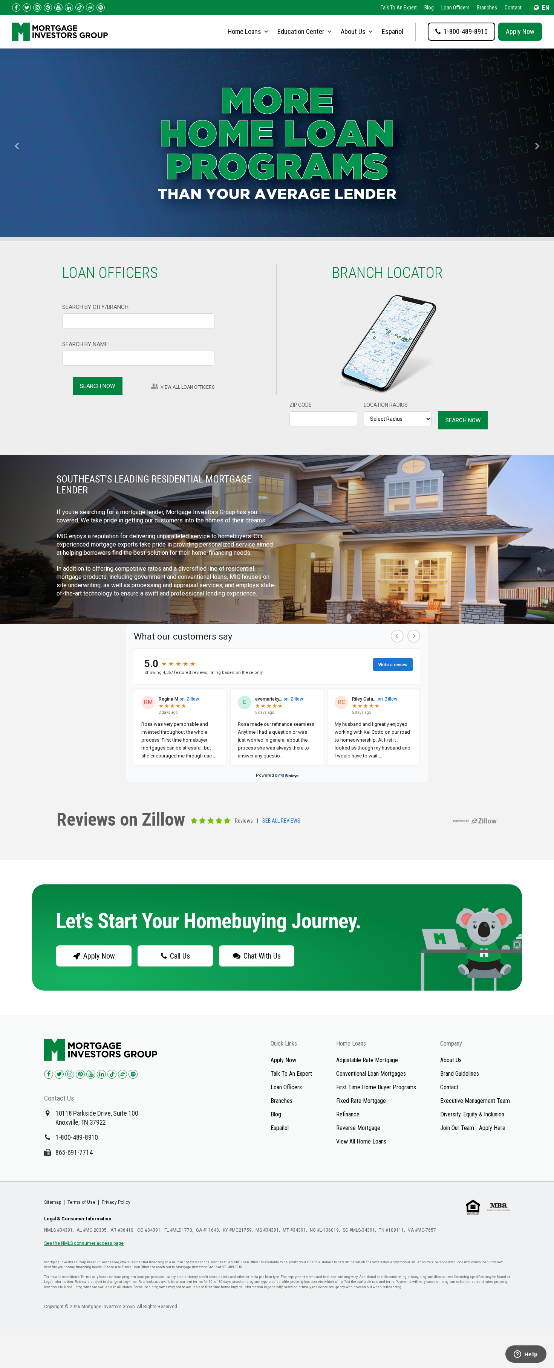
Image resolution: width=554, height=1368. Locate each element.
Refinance (348, 1114)
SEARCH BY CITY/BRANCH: (96, 307)
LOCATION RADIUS (386, 405)
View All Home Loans (361, 1141)
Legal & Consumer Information (77, 1218)
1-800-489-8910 (76, 1137)
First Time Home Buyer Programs (376, 1087)
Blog (429, 8)
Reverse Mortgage (358, 1127)
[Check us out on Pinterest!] (48, 7)
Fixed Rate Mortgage (361, 1100)
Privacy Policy (116, 1202)
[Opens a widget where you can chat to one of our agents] (525, 1354)
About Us (451, 1060)
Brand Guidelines (459, 1073)
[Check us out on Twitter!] (27, 7)
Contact (513, 8)
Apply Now (520, 31)
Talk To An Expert (399, 8)
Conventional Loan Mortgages (371, 1073)
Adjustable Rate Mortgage (367, 1060)
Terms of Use (81, 1202)
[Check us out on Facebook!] (16, 7)
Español (392, 31)
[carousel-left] (14, 143)
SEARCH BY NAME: (85, 344)
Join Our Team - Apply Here (472, 1127)
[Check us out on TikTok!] (79, 7)
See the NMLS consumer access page (84, 1243)
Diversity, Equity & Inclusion (472, 1114)
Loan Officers (455, 8)
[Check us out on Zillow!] (90, 7)
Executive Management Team (475, 1100)
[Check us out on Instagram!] (37, 7)
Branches (487, 8)
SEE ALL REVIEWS (281, 821)
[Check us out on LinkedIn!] (69, 7)
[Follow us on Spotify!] (100, 7)
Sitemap (52, 1202)
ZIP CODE (300, 405)
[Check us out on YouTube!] (58, 7)
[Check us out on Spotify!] (133, 1074)
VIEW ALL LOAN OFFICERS (187, 387)
